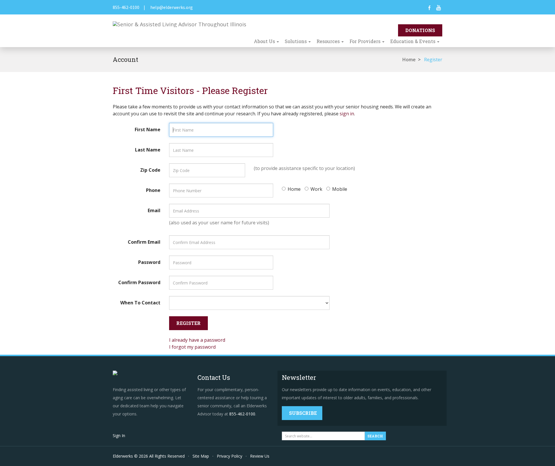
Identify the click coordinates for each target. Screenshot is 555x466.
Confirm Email (144, 242)
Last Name (147, 150)
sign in (347, 113)
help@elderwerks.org (171, 7)
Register (433, 59)
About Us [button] (265, 41)
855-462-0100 (126, 7)
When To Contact (140, 302)
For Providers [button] (365, 41)
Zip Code (150, 170)
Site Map (201, 456)
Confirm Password (139, 282)
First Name (147, 129)
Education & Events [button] (413, 41)
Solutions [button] (296, 41)
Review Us (259, 456)
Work (316, 189)
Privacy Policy (229, 456)
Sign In (119, 435)
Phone (153, 190)
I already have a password (197, 340)
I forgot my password (192, 347)
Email (154, 210)
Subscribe (303, 413)
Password (149, 262)
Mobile (339, 189)
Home (409, 59)
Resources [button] (329, 41)
